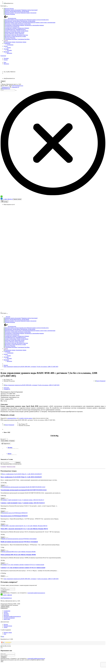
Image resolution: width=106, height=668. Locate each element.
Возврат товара (8, 632)
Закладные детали (19, 32)
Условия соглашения (9, 617)
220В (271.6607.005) (53, 578)
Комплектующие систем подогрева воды (38, 19)
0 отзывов (3, 466)
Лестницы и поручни (22, 35)
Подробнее (48, 660)
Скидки (6, 40)
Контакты (6, 51)
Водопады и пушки (21, 36)
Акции (5, 627)
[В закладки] (1, 369)
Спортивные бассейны (23, 39)
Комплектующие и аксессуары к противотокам (42, 22)
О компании (7, 43)
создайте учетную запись (25, 418)
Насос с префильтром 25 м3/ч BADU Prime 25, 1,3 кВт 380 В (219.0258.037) (21, 477)
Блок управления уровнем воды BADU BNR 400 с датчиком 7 (20, 578)
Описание (6, 387)
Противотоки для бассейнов (27, 21)
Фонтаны (12, 37)
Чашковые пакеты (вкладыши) (29, 10)
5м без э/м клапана (42, 578)
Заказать (18, 462)
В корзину (12, 440)
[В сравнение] (2, 369)
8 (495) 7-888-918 (7, 595)
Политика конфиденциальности (12, 616)
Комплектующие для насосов (28, 12)
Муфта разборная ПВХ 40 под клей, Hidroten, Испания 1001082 (18, 554)
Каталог (11, 8)
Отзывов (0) (7, 389)
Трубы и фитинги (19, 33)
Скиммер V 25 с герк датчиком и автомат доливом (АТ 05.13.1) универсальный (23, 567)
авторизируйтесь (11, 418)
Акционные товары (21, 42)
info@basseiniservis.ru (17, 85)
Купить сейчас (4, 440)
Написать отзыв (11, 466)
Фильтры (12, 14)
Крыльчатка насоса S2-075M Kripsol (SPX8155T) (14, 515)
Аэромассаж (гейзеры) (23, 28)
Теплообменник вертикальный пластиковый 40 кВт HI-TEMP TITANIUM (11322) (24, 490)
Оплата (6, 46)
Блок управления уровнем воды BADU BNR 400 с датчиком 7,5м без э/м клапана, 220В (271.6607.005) (31, 366)
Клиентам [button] (3, 55)
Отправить (3, 591)
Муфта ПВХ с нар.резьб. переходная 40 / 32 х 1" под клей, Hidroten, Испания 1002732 (24, 528)
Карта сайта (7, 619)
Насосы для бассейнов (23, 11)
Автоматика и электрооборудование (34, 25)
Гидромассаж (15, 26)
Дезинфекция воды (20, 29)
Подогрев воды (12, 18)
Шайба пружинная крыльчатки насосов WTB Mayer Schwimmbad (19, 541)
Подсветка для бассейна (24, 24)
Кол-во (2, 439)
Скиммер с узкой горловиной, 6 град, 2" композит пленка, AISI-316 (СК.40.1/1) (23, 503)
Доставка (6, 49)
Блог (5, 62)
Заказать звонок (17, 199)
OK (2, 661)
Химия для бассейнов (22, 30)
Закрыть (3, 81)
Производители (8, 625)
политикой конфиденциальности (36, 592)
